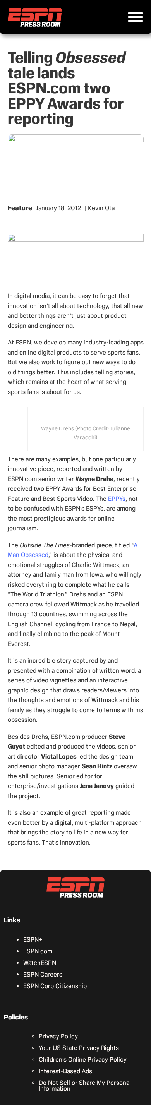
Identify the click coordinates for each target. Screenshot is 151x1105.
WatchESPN (39, 962)
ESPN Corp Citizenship (55, 986)
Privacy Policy (58, 1036)
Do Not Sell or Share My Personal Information (85, 1085)
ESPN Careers (42, 974)
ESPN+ (33, 939)
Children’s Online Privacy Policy (83, 1059)
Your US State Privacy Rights (79, 1048)
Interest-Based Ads (65, 1071)
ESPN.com (37, 951)
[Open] (135, 17)
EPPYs (116, 498)
